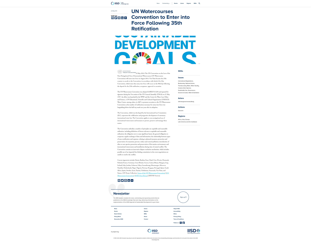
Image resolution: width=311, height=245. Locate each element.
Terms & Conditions (179, 219)
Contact (146, 219)
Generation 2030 (118, 219)
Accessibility (177, 211)
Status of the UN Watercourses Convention (151, 173)
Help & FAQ (177, 208)
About (145, 216)
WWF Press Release (141, 176)
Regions (189, 3)
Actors (182, 3)
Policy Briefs (117, 216)
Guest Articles (118, 214)
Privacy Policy (177, 216)
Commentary (165, 3)
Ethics (175, 214)
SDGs (195, 3)
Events (176, 3)
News (158, 3)
